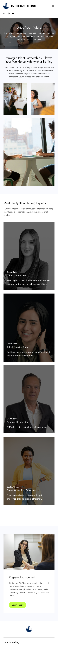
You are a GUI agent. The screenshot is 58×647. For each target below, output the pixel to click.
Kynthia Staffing (23, 6)
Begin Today (17, 605)
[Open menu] (53, 6)
